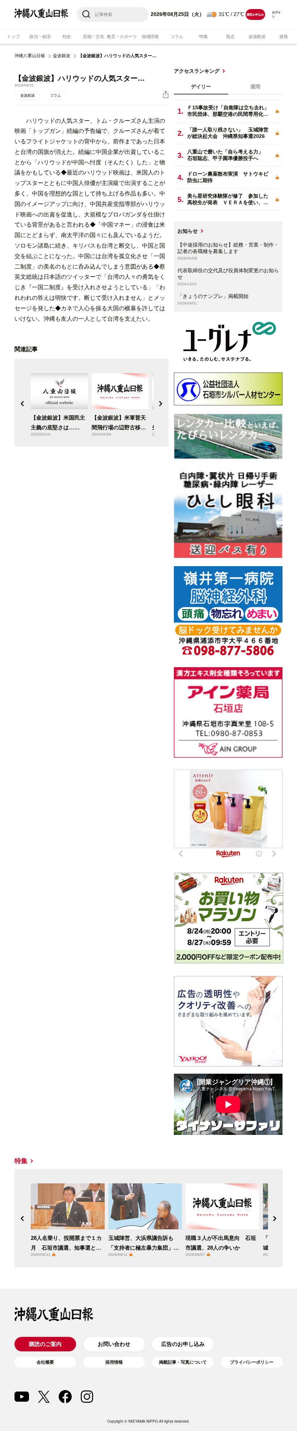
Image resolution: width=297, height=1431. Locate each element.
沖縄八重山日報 (29, 55)
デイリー (201, 86)
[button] (22, 403)
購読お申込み (255, 14)
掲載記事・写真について (183, 1362)
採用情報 (114, 1362)
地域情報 (150, 36)
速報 (283, 36)
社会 (67, 36)
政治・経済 (40, 36)
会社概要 (45, 1362)
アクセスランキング (196, 71)
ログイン (276, 14)
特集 (203, 36)
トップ (13, 36)
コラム (176, 36)
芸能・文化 (93, 36)
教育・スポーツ (122, 36)
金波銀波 (256, 36)
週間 (255, 86)
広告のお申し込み (183, 1344)
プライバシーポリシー (251, 1362)
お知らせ (187, 231)
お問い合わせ (114, 1344)
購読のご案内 (45, 1344)
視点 (230, 36)
